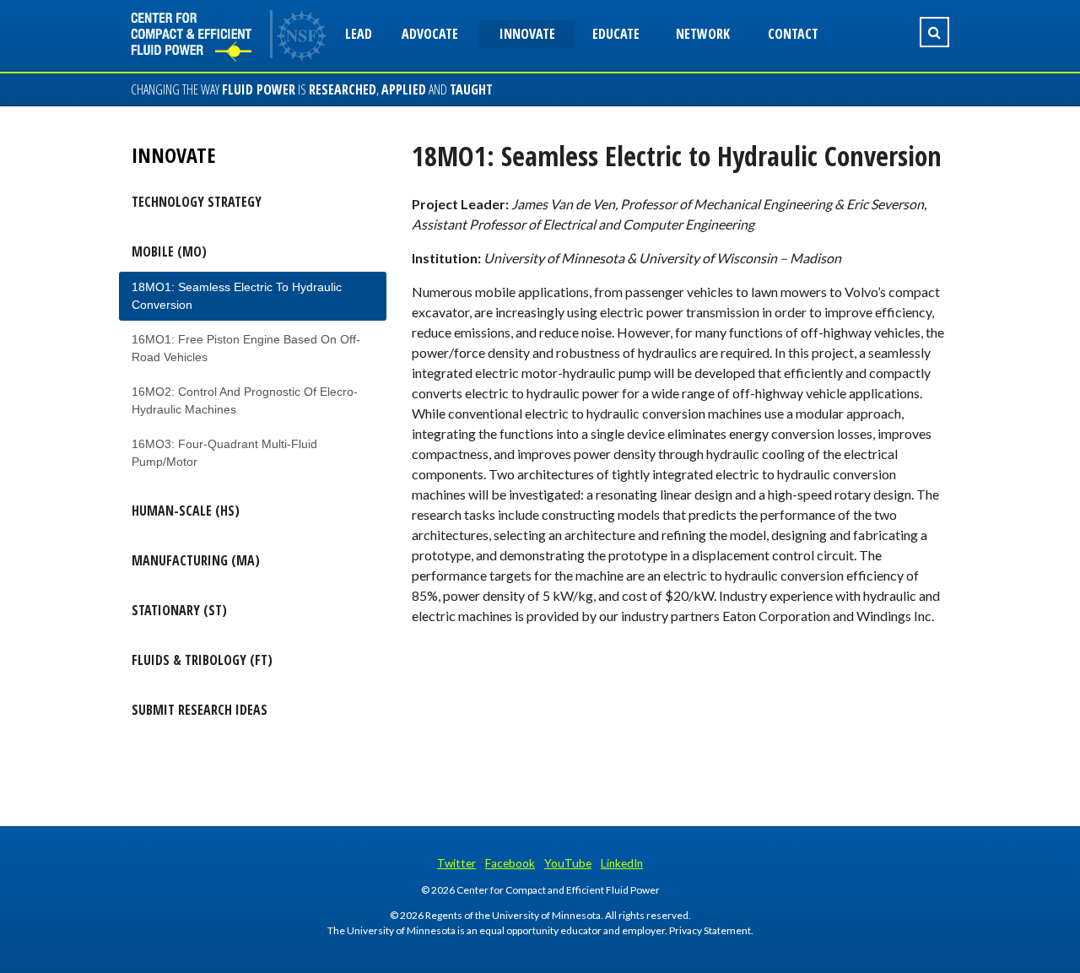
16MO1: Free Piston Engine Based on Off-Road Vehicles (246, 348)
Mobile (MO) (169, 251)
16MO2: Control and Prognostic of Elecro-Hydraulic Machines (245, 400)
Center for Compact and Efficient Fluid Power (202, 35)
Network (703, 33)
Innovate (527, 33)
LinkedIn (622, 863)
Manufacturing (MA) (196, 560)
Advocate (430, 33)
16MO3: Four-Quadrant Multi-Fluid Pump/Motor (224, 452)
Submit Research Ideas (199, 709)
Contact (793, 33)
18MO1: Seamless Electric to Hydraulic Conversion (237, 295)
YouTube (567, 863)
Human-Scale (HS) (186, 510)
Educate (616, 33)
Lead (358, 33)
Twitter (456, 863)
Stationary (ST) (179, 610)
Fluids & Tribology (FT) (202, 660)
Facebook (510, 863)
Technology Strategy (197, 201)
